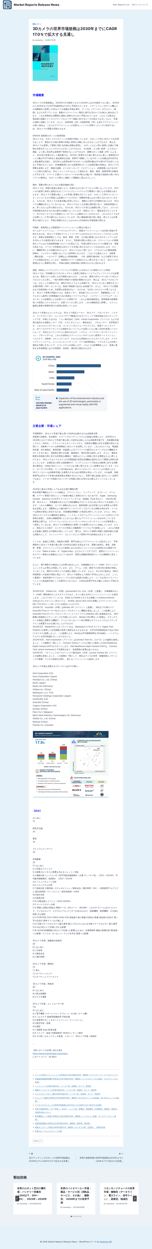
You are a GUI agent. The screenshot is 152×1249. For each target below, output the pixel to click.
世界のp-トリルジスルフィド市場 (48, 1131)
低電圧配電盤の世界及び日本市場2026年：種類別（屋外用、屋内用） (63, 1123)
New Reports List (121, 4)
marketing (39, 40)
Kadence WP (106, 1242)
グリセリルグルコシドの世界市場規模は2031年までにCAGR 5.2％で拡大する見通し (68, 1105)
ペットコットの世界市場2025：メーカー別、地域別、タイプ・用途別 (63, 1086)
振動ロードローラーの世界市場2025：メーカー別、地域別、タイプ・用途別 (65, 1090)
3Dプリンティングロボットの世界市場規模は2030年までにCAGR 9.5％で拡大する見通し (49, 1157)
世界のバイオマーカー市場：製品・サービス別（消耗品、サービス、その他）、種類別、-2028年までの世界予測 (76, 1195)
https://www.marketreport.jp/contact (50, 1053)
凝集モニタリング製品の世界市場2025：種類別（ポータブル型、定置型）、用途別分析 (70, 1127)
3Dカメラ (38, 1141)
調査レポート (37, 24)
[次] (135, 1198)
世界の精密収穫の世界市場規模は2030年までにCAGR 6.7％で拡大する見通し (101, 1157)
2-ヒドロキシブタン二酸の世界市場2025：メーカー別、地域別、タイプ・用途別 (67, 1094)
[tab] (71, 1216)
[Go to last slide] (17, 1198)
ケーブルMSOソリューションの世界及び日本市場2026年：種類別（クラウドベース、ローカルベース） (77, 1075)
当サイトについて (140, 4)
